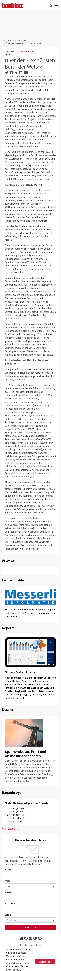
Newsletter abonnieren (30, 945)
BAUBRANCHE (26, 51)
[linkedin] (35, 938)
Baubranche (20, 40)
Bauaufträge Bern (15, 811)
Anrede (8, 880)
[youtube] (40, 938)
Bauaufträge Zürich (15, 821)
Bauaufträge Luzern (16, 814)
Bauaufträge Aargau (15, 808)
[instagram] (30, 938)
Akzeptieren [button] (44, 962)
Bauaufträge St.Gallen (16, 818)
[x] (21, 938)
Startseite (6, 40)
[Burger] (56, 5)
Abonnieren (30, 927)
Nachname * (10, 903)
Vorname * (10, 892)
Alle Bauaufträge (11, 828)
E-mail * (8, 869)
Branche (8, 914)
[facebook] (26, 938)
